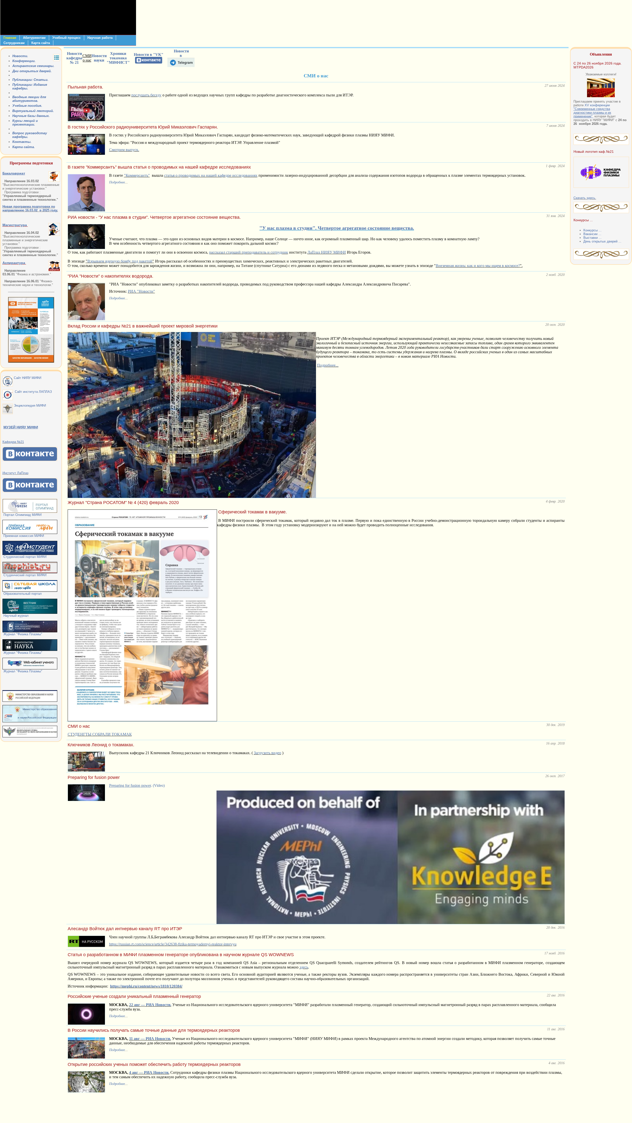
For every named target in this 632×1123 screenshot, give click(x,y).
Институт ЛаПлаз (15, 473)
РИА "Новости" (141, 291)
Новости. (20, 56)
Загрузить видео (267, 753)
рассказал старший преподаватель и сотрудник (248, 252)
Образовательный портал (22, 593)
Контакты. (21, 142)
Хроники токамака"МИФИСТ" (118, 58)
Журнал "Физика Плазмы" (22, 634)
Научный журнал (15, 615)
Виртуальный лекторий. (33, 111)
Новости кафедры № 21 (74, 58)
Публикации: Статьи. (30, 80)
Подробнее (117, 182)
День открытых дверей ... (602, 241)
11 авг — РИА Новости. (150, 1038)
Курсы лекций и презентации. (25, 122)
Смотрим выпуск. (124, 150)
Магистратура (14, 225)
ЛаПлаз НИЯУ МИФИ (326, 252)
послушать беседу (146, 95)
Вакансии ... (592, 234)
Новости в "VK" (148, 54)
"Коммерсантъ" (137, 175)
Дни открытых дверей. (32, 71)
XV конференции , (592, 110)
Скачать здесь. (584, 198)
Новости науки (99, 58)
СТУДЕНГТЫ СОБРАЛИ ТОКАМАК (100, 734)
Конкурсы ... (592, 230)
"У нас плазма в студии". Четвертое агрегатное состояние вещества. (336, 227)
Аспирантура (13, 263)
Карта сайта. (23, 147)
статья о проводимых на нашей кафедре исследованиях (210, 175)
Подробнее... (327, 365)
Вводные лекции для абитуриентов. (29, 99)
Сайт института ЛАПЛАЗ (32, 392)
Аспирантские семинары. (33, 66)
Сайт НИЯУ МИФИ (27, 378)
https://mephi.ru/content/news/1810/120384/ (146, 986)
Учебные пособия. (27, 106)
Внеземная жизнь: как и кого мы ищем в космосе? (478, 266)
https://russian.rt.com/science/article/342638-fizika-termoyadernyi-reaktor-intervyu (173, 944)
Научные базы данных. (31, 116)
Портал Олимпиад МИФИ (22, 515)
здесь (303, 967)
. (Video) (137, 785)
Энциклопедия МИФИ (29, 405)
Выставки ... (592, 238)
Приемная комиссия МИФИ (23, 536)
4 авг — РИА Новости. (149, 1072)
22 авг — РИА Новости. (150, 1005)
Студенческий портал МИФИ (24, 557)
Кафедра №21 (13, 442)
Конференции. (24, 61)
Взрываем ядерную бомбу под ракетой (119, 261)
